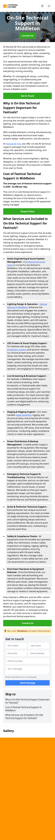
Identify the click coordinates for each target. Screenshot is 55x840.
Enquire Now (27, 211)
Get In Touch (27, 95)
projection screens (16, 349)
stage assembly (23, 415)
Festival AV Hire (13, 143)
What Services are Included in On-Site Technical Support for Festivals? (24, 716)
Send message (27, 682)
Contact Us (27, 35)
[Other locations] (42, 6)
